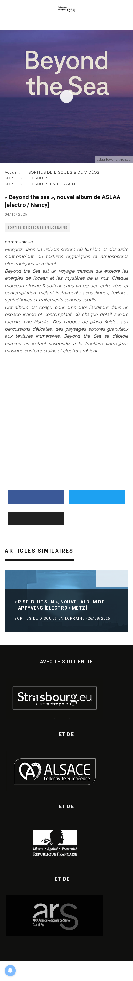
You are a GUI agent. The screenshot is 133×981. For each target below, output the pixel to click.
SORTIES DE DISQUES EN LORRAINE (37, 227)
